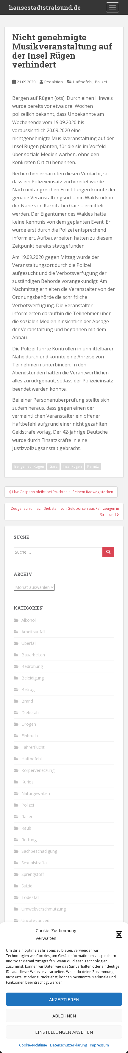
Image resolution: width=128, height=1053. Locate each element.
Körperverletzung (37, 770)
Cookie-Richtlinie (33, 1045)
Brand (27, 701)
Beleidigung (32, 678)
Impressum (99, 1045)
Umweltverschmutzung (43, 909)
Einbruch (29, 735)
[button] (119, 934)
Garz (53, 466)
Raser (26, 816)
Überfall (28, 643)
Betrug (28, 689)
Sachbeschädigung (39, 851)
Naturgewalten (35, 793)
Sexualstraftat (34, 863)
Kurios (27, 782)
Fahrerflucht (33, 747)
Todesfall (30, 897)
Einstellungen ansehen (64, 1032)
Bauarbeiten (33, 655)
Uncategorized (35, 920)
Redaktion (53, 81)
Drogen (28, 724)
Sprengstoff (32, 874)
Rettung (29, 839)
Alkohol (28, 620)
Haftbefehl (83, 81)
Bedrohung (32, 666)
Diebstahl (30, 712)
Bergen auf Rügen (29, 466)
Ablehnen (64, 1016)
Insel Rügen (72, 466)
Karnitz (93, 466)
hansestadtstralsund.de (45, 7)
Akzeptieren (64, 999)
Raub (26, 828)
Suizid (26, 886)
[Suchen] (108, 552)
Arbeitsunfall (33, 631)
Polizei (101, 81)
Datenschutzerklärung (68, 1045)
